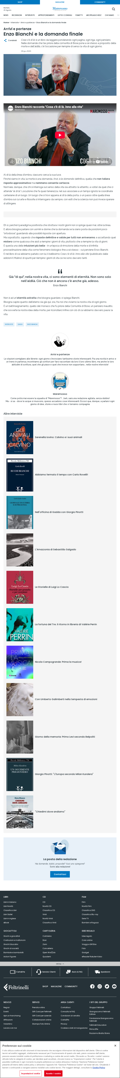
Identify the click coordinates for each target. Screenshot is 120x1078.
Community (71, 986)
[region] (60, 1059)
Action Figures (10, 956)
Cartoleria (47, 936)
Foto (84, 948)
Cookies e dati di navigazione (74, 1028)
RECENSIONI (17, 15)
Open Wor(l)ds (49, 952)
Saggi (20, 324)
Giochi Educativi (11, 944)
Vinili (45, 914)
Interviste (9, 324)
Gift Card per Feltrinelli (42, 1011)
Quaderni (47, 956)
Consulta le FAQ (68, 1011)
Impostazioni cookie (30, 1073)
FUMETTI (79, 15)
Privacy (64, 1024)
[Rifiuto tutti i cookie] (115, 1045)
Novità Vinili (48, 918)
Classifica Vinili (49, 922)
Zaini (45, 944)
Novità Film (87, 906)
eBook (6, 922)
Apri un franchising (12, 1015)
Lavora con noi (10, 1028)
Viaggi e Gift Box (89, 944)
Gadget (85, 952)
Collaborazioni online (41, 1020)
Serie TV (85, 918)
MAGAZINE (59, 2)
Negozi (7, 1007)
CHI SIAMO (109, 15)
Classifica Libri (10, 910)
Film (83, 902)
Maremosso (60, 394)
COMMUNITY (100, 2)
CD (44, 902)
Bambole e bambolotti (14, 952)
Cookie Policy (98, 1067)
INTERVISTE (30, 15)
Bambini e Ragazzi (90, 922)
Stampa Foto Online (41, 1024)
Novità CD (47, 906)
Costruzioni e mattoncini (14, 940)
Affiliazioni (8, 1020)
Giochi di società (11, 948)
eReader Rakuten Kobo (92, 956)
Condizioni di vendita (70, 1015)
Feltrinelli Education (98, 1025)
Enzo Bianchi (32, 324)
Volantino (8, 1024)
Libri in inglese (10, 918)
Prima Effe (93, 1029)
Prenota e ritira (38, 1007)
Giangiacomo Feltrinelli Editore (99, 1012)
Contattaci (60, 874)
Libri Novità (8, 906)
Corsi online (87, 940)
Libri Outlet (8, 914)
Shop (45, 986)
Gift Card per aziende (41, 1015)
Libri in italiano (10, 902)
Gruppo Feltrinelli (96, 1007)
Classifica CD (49, 910)
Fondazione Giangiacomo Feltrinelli (101, 1019)
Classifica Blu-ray (90, 914)
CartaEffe (65, 1020)
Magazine (56, 986)
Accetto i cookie (53, 1073)
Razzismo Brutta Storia (99, 1033)
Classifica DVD (88, 910)
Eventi (6, 1011)
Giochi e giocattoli (12, 936)
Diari (45, 940)
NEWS (6, 15)
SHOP (20, 2)
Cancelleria (48, 948)
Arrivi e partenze (60, 354)
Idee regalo (87, 936)
